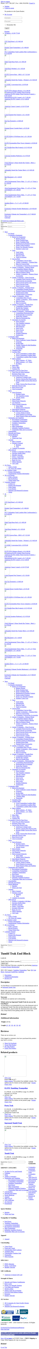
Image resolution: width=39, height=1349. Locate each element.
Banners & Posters (31, 1196)
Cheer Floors (8, 1246)
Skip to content (5, 1)
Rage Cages (8, 1284)
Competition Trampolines (15, 1181)
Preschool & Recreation (32, 1181)
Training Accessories (31, 1185)
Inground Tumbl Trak (9, 987)
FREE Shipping (9, 1264)
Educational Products (31, 1193)
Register (7, 31)
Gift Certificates (9, 1200)
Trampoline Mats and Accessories (18, 1190)
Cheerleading (8, 1192)
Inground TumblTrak (11, 972)
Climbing (7, 1173)
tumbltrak (21, 972)
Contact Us (8, 1305)
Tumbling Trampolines (20, 970)
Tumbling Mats (9, 1251)
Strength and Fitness (11, 1193)
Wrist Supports (9, 1256)
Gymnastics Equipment (31, 1168)
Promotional (8, 1203)
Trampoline (8, 1255)
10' (7, 1025)
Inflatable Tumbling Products (17, 1188)
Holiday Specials (10, 1295)
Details (34, 1083)
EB (32, 970)
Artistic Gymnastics (10, 1176)
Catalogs (31, 1199)
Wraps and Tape (9, 1214)
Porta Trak (9, 1105)
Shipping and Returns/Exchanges (14, 1306)
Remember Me (11, 25)
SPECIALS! (8, 1198)
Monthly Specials (10, 1267)
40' (15, 1025)
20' (9, 1025)
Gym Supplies (32, 1191)
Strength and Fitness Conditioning (15, 1282)
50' (17, 1025)
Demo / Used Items (10, 1265)
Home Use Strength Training (13, 1285)
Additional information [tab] (11, 977)
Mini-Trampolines (13, 1186)
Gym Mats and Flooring (12, 1287)
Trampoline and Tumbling (12, 1178)
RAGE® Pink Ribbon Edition (14, 1292)
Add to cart (5, 963)
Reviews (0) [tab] (8, 978)
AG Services (8, 1202)
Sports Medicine (9, 1195)
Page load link (5, 1329)
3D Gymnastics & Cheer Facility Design (17, 1303)
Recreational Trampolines (16, 1180)
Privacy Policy (5, 1326)
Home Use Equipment (31, 1188)
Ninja (6, 1175)
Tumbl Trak (9, 1153)
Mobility (7, 1212)
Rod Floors (11, 1185)
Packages (7, 1294)
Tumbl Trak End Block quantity (10, 961)
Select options (9, 1081)
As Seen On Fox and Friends (13, 1171)
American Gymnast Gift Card (13, 1275)
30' (12, 1025)
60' (20, 1025)
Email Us (32, 3)
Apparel (7, 1197)
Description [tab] (8, 975)
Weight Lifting (9, 1289)
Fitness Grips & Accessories (13, 1290)
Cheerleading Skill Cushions (13, 1250)
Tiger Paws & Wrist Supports (32, 1178)
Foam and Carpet (10, 1248)
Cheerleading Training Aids (13, 1253)
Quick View (8, 1084)
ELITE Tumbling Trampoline (16, 1088)
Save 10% (6, 1338)
